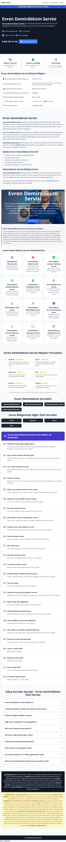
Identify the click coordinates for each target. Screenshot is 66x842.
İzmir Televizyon (5, 841)
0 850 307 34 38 (9, 41)
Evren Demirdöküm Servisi (13, 23)
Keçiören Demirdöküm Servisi (11, 409)
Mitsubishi (33, 420)
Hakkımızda (54, 3)
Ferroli (11, 420)
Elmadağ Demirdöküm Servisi (54, 404)
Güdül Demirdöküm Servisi (11, 404)
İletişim (62, 3)
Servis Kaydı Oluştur (28, 41)
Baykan (54, 420)
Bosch (11, 425)
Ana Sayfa (45, 3)
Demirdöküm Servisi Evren (11, 143)
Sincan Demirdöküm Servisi (33, 404)
